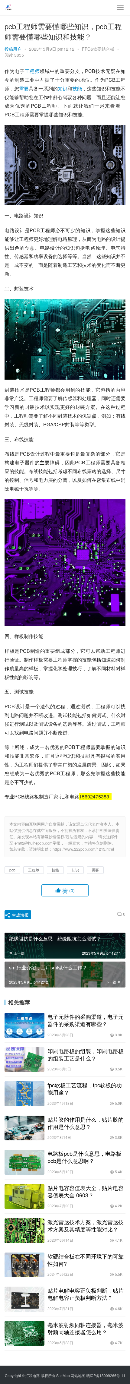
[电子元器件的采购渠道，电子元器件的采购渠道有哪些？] (24, 1025)
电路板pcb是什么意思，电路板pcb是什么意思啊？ (84, 1157)
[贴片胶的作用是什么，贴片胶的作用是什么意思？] (24, 1128)
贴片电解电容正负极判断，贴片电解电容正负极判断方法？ (85, 1294)
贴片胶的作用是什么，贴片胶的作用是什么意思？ (85, 1123)
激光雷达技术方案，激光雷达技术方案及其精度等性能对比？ (85, 1225)
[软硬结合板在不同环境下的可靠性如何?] (24, 1265)
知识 (62, 88)
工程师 (32, 71)
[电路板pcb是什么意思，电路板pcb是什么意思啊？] (24, 1162)
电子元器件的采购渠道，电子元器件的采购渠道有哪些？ (85, 1020)
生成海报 (20, 915)
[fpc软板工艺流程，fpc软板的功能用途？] (24, 1093)
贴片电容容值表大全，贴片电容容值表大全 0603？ (85, 1191)
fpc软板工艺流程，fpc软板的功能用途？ (84, 1088)
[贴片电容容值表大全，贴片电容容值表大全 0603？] (24, 1196)
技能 (77, 88)
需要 (24, 88)
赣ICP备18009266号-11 (105, 1375)
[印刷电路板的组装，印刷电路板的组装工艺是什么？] (24, 1059)
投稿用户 (13, 49)
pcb (12, 869)
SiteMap (63, 1375)
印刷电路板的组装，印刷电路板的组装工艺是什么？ (85, 1054)
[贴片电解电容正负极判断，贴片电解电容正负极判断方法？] (24, 1299)
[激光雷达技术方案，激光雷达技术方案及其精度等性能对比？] (24, 1230)
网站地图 (78, 1375)
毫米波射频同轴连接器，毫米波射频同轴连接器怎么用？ (85, 1328)
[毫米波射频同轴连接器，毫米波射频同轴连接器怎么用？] (24, 1333)
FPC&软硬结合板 (98, 49)
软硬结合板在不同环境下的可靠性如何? (85, 1260)
